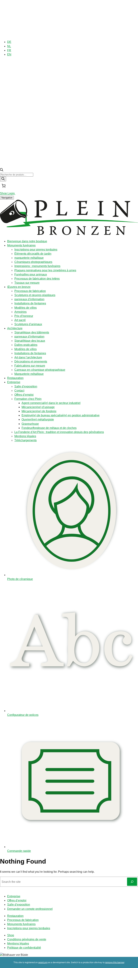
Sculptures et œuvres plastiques (34, 295)
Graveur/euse (30, 423)
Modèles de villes (25, 307)
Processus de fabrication (30, 291)
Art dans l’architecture (28, 357)
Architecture (14, 328)
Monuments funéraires (21, 245)
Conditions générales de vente (26, 939)
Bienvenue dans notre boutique (27, 241)
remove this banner (114, 962)
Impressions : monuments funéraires (37, 266)
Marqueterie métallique (29, 373)
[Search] (132, 882)
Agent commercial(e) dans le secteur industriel (51, 402)
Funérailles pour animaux (30, 274)
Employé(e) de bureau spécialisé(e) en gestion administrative (61, 415)
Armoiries (20, 311)
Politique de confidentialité (24, 947)
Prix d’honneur (23, 315)
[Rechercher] (3, 179)
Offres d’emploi (24, 394)
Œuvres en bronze (19, 286)
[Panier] (3, 185)
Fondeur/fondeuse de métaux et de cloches (49, 427)
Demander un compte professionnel (30, 908)
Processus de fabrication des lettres (37, 278)
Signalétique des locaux (29, 340)
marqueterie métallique (29, 257)
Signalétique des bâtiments (31, 332)
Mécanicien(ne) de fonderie (39, 411)
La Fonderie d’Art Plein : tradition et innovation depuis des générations (59, 432)
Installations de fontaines (30, 303)
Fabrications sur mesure (29, 365)
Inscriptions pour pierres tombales (35, 249)
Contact (19, 390)
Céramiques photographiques (33, 261)
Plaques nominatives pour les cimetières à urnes (45, 270)
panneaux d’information (29, 299)
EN (9, 54)
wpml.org (42, 962)
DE (9, 41)
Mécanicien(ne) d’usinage (38, 407)
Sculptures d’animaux (28, 324)
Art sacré (20, 320)
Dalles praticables (25, 344)
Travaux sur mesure (27, 282)
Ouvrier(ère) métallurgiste (38, 419)
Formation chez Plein (28, 398)
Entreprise (13, 382)
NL (9, 46)
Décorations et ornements (30, 361)
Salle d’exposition (25, 386)
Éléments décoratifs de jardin (32, 253)
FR (9, 50)
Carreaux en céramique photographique (39, 369)
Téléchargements (25, 440)
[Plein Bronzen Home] (69, 234)
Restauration (15, 378)
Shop (10, 935)
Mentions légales (25, 436)
